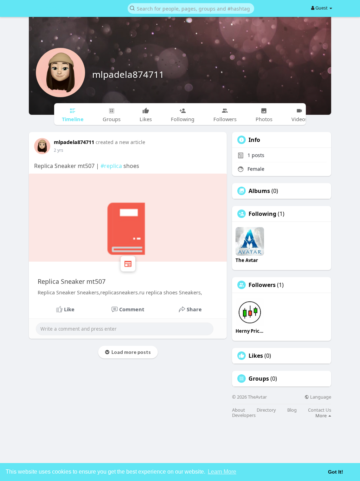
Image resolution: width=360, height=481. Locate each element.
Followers (262, 285)
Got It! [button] (335, 472)
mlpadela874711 (128, 74)
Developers (244, 415)
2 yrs (58, 150)
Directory (266, 410)
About (238, 410)
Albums (259, 191)
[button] (191, 8)
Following (262, 214)
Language (320, 397)
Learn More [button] (222, 472)
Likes (256, 355)
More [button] (321, 415)
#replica (111, 166)
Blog (292, 410)
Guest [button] (321, 8)
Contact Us (319, 410)
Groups (259, 378)
